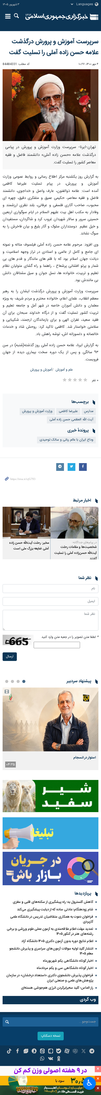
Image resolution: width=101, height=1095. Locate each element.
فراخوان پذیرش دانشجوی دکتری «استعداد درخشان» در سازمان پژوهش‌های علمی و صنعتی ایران (49, 978)
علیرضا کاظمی (68, 411)
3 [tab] (12, 681)
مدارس (88, 411)
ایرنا (56, 17)
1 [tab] (23, 681)
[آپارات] (66, 1052)
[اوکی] (58, 1059)
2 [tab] (18, 681)
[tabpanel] (50, 728)
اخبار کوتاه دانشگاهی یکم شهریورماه (68, 961)
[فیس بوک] (17, 1052)
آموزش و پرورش (41, 370)
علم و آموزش (64, 370)
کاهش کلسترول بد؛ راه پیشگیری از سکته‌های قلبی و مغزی (53, 902)
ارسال (9, 656)
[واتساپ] (42, 1059)
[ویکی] (50, 1059)
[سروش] (34, 1052)
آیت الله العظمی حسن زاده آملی (71, 419)
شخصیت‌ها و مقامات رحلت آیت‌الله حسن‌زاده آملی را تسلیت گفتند (75, 553)
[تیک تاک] (9, 1052)
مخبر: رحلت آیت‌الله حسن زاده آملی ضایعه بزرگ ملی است (29, 546)
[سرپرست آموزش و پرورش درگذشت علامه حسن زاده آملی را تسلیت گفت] (50, 105)
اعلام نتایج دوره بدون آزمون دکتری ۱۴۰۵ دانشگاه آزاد (57, 941)
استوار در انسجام (84, 758)
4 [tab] (6, 681)
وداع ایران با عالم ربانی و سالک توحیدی (66, 440)
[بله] (58, 1052)
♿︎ (89, 1082)
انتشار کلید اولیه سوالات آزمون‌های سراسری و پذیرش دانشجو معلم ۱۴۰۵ (51, 951)
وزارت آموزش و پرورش (37, 411)
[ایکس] (83, 1052)
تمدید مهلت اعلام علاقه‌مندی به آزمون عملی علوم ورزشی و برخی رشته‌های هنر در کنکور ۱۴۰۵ (50, 931)
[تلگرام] (91, 1052)
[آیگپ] (50, 1052)
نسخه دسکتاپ (50, 1036)
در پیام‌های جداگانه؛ (84, 542)
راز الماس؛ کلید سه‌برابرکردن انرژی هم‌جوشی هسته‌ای (57, 988)
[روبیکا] (75, 1052)
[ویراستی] (25, 1052)
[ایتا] (42, 1052)
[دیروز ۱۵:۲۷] (50, 719)
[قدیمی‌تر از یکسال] (74, 523)
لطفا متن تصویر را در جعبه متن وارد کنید (69, 637)
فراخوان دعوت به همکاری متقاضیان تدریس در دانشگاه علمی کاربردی (51, 919)
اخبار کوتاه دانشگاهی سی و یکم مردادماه (65, 968)
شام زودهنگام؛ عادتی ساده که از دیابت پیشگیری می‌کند (55, 909)
